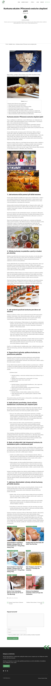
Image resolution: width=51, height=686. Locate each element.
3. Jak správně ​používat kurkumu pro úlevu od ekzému (18, 107)
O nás (38, 2)
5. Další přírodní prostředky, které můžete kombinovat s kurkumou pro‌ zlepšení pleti (24, 110)
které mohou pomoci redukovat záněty (35, 360)
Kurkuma (16, 597)
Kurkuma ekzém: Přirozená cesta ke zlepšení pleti (17, 103)
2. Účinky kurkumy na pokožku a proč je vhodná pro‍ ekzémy (19, 106)
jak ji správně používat (32, 319)
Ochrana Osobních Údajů (42, 678)
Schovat (25, 101)
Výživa (32, 2)
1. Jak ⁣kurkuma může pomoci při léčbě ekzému (17, 105)
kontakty (6, 666)
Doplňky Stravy (25, 2)
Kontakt (42, 2)
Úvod (19, 2)
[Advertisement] (25, 36)
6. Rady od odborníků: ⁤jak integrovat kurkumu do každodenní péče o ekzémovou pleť (24, 112)
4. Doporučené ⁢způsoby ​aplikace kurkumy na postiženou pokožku (20, 109)
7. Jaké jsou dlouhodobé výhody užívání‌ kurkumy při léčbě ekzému (21, 113)
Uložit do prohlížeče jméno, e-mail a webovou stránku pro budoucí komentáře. (24, 634)
